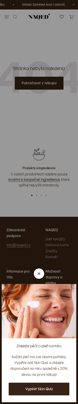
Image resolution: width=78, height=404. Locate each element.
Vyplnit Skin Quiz (39, 389)
